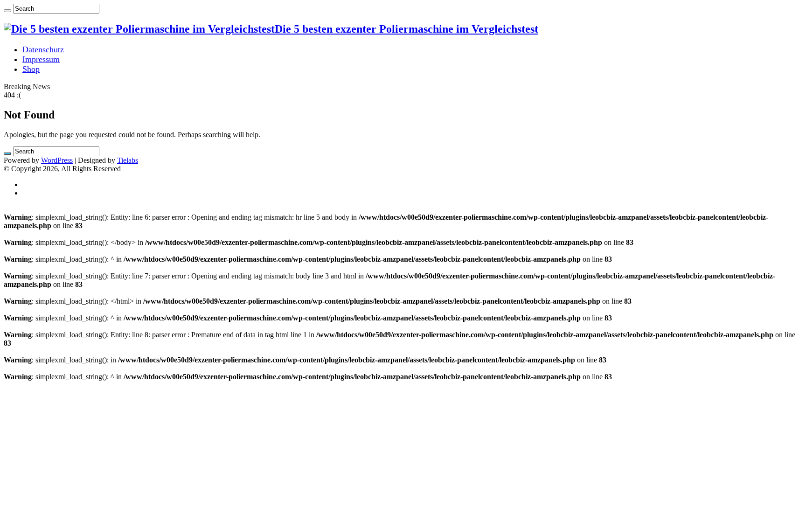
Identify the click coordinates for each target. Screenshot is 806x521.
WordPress (57, 160)
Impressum (41, 59)
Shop (31, 69)
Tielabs (127, 160)
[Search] (7, 10)
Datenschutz (43, 49)
